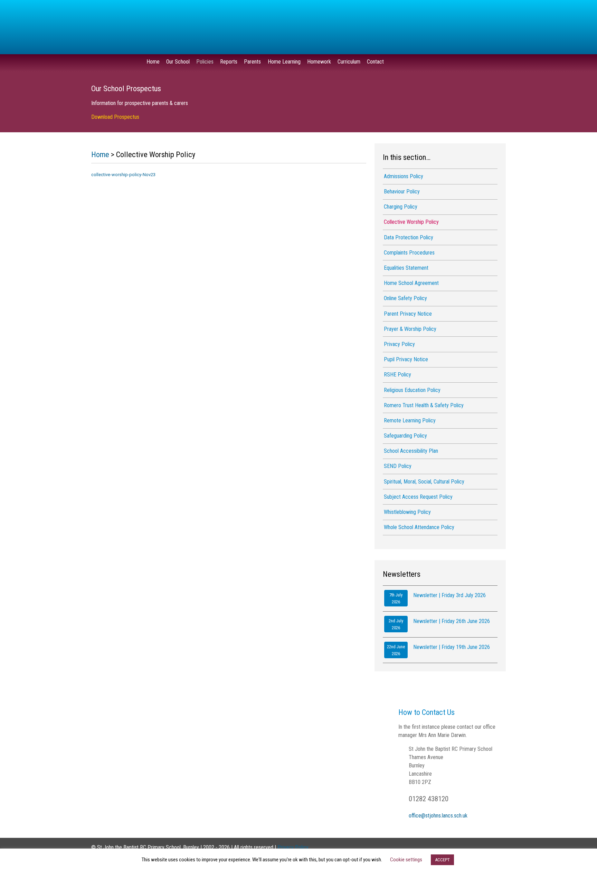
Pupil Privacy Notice (406, 359)
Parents (252, 61)
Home (153, 61)
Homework (319, 61)
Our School (178, 61)
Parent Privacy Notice (408, 313)
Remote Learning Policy (410, 420)
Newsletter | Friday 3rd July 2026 (449, 595)
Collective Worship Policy (411, 222)
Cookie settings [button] (406, 859)
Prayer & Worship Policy (410, 329)
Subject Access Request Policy (418, 497)
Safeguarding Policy (405, 435)
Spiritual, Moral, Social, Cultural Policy (424, 481)
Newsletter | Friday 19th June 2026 (451, 647)
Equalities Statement (406, 268)
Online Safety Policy (405, 298)
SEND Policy (397, 466)
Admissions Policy (403, 176)
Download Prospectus (115, 117)
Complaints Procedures (409, 252)
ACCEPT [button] (442, 859)
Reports (228, 61)
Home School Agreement (411, 283)
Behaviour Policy (402, 191)
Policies (205, 61)
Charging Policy (400, 206)
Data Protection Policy (408, 237)
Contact (375, 61)
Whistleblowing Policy (407, 512)
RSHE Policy (397, 374)
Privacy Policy (399, 344)
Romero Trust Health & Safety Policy (424, 405)
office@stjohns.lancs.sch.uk (438, 815)
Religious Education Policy (412, 390)
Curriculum (349, 61)
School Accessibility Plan (411, 451)
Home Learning (284, 61)
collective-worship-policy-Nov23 (123, 174)
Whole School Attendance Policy (419, 527)
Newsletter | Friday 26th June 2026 (451, 621)
